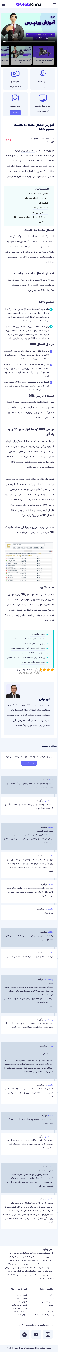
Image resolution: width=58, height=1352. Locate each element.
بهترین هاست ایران (37, 634)
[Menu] (54, 4)
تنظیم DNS (43, 203)
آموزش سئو (22, 1301)
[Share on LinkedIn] (24, 673)
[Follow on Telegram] (24, 1335)
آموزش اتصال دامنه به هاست (35, 198)
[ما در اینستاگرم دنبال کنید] (48, 1335)
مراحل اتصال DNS (40, 207)
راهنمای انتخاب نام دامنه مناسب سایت (29, 639)
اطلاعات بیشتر (44, 1278)
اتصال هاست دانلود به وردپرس (32, 653)
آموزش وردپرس (42, 111)
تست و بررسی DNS (40, 212)
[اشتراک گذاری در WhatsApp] (37, 673)
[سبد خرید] (3, 4)
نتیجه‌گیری (43, 222)
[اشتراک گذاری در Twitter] (31, 673)
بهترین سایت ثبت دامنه (35, 643)
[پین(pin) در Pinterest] (27, 673)
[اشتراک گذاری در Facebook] (34, 673)
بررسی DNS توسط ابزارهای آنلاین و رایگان (30, 217)
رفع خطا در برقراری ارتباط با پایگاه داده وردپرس (26, 657)
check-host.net (42, 500)
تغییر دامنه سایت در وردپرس (33, 662)
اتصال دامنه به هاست (38, 193)
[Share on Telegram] (20, 673)
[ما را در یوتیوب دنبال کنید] (36, 1335)
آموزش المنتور (22, 1298)
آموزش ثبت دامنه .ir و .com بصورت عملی (28, 648)
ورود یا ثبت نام (29, 763)
